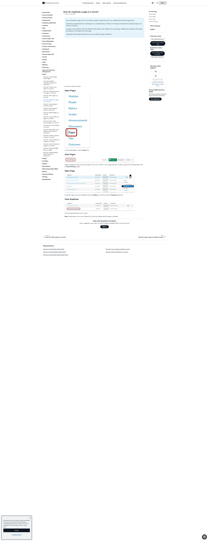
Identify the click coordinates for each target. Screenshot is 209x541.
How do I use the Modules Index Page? (54, 252)
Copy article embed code (158, 43)
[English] (50, 3)
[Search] (157, 2)
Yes (156, 71)
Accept (17, 530)
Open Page (152, 19)
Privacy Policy (155, 84)
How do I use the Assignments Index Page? (55, 255)
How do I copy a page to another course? (118, 249)
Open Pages (152, 14)
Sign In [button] (104, 227)
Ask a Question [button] (155, 99)
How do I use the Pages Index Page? (53, 249)
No (156, 76)
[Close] (30, 518)
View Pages (152, 16)
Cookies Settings (16, 534)
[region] (16, 528)
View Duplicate (153, 21)
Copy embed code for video (157, 53)
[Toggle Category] (41, 12)
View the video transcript (73, 86)
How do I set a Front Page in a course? (117, 252)
